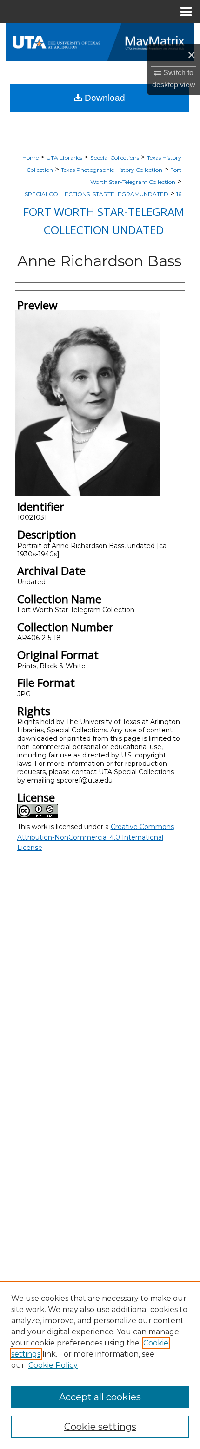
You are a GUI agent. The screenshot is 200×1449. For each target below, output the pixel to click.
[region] (100, 1365)
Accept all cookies (100, 1397)
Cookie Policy (53, 1365)
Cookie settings (100, 1426)
